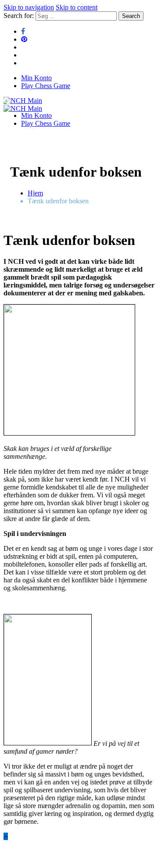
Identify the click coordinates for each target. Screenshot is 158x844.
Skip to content (76, 7)
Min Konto (36, 78)
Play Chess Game (45, 85)
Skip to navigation (29, 7)
